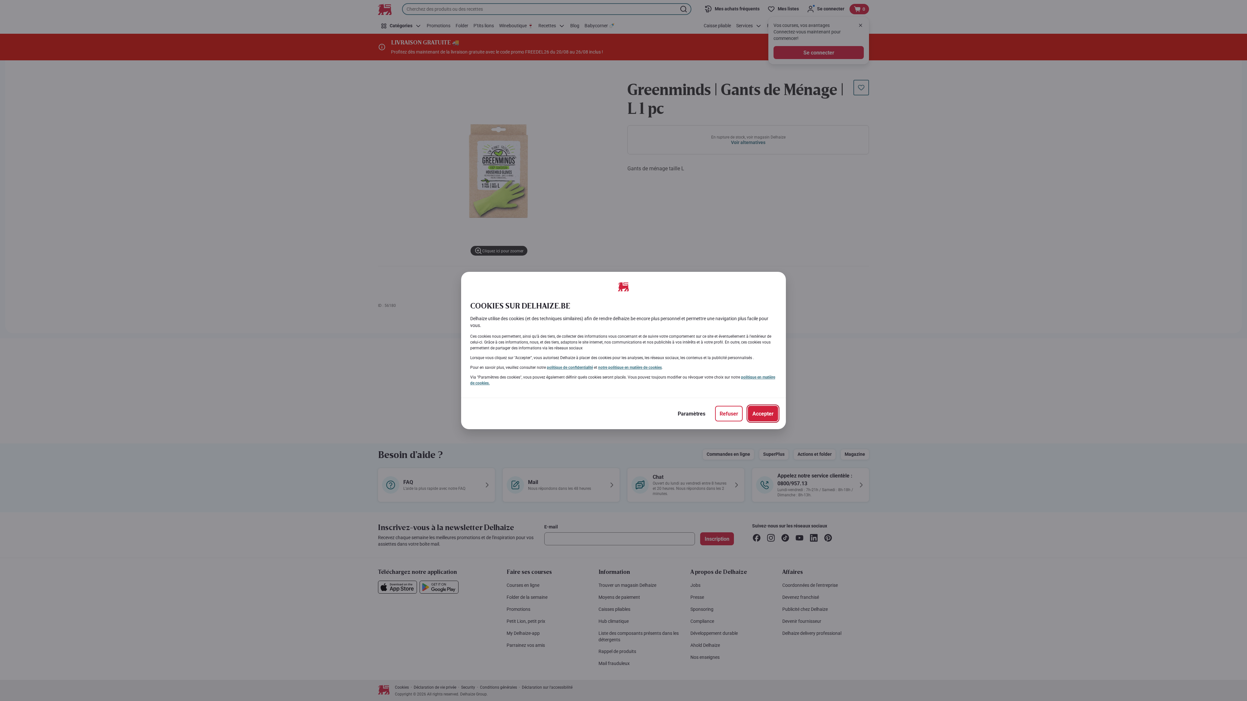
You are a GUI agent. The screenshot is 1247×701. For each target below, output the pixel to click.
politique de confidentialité (570, 367)
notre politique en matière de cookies (630, 367)
